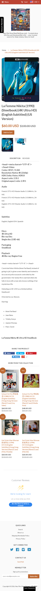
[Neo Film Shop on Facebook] (17, 550)
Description (15, 158)
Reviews (26, 158)
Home (4, 50)
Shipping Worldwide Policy (20, 536)
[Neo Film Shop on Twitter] (11, 550)
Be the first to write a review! (20, 505)
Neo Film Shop (20, 586)
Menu (6, 2)
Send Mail (20, 562)
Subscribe (34, 576)
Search (20, 529)
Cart (26, 2)
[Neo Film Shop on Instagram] (23, 550)
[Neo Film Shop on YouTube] (29, 550)
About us (20, 532)
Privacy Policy (20, 539)
